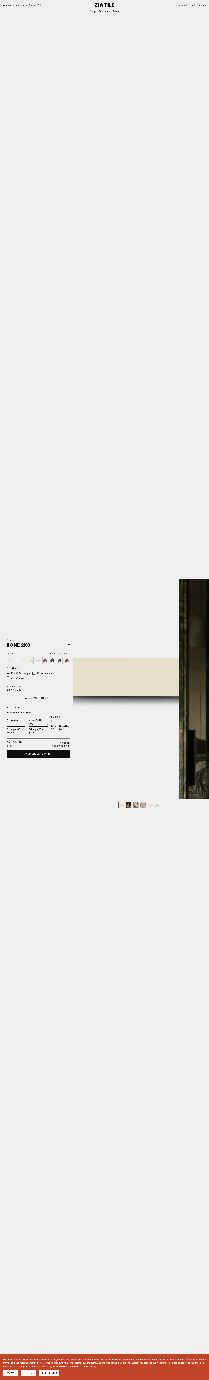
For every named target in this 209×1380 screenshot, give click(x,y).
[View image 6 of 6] (157, 805)
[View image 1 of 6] (121, 805)
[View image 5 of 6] (150, 805)
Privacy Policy (89, 1366)
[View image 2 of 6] (128, 805)
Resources (104, 11)
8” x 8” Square (19, 677)
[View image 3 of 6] (136, 805)
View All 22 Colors (60, 653)
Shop (93, 11)
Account (182, 4)
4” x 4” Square (44, 673)
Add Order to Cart (38, 753)
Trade (116, 11)
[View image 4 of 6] (143, 805)
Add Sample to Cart (38, 697)
